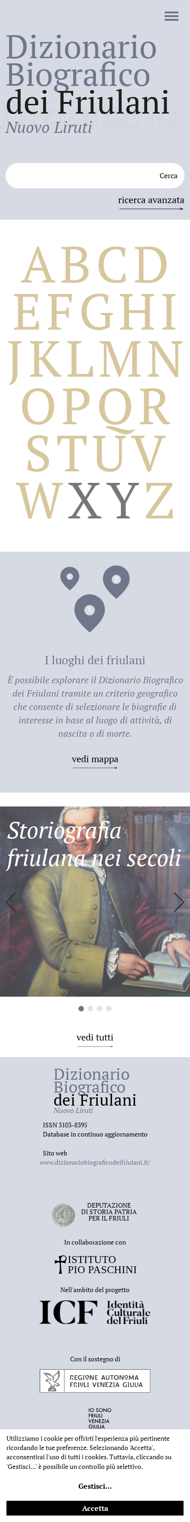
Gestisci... (95, 1486)
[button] (179, 902)
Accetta (95, 1508)
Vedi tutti (95, 1037)
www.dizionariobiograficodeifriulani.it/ (95, 1162)
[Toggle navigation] (171, 17)
